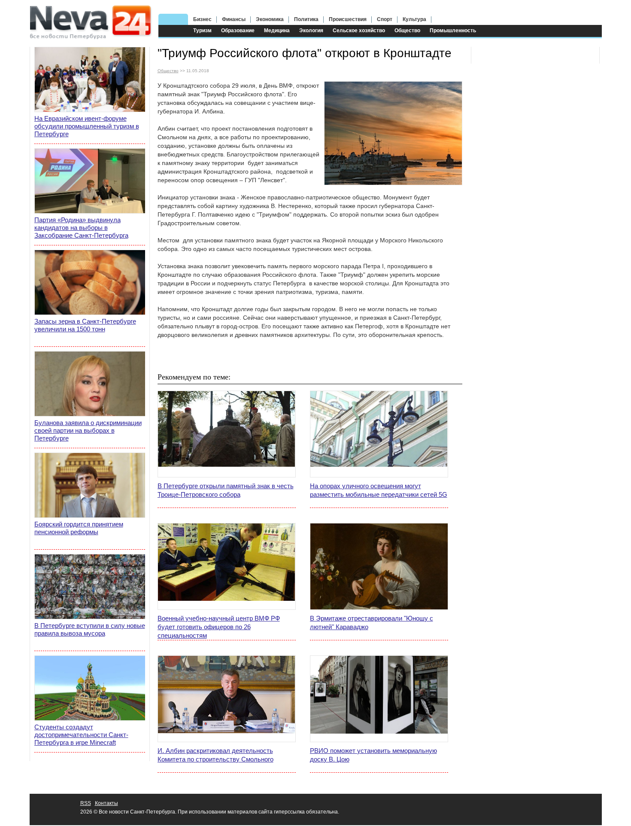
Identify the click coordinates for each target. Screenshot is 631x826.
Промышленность (453, 31)
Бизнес (202, 19)
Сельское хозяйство (359, 31)
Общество (407, 31)
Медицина (277, 31)
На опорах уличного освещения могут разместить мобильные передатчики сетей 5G (378, 490)
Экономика (270, 19)
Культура (414, 19)
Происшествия (348, 19)
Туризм (202, 31)
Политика (306, 19)
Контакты (106, 803)
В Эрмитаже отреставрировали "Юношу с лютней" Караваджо (371, 622)
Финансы (234, 19)
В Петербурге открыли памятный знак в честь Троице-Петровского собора (226, 490)
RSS (85, 803)
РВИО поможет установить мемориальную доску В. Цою (373, 755)
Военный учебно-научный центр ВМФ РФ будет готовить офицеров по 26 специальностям (219, 627)
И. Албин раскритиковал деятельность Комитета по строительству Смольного (215, 755)
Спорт (384, 19)
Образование (238, 31)
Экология (311, 31)
